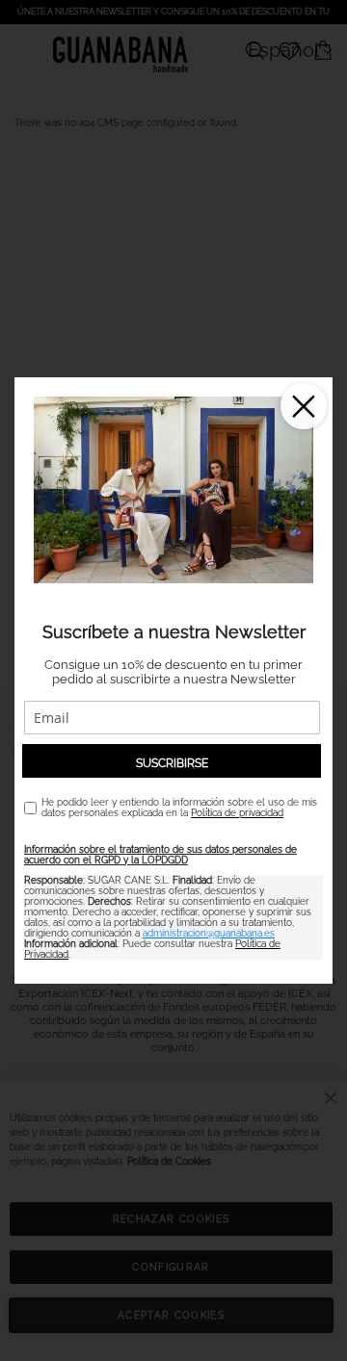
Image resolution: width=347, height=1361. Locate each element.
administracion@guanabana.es (209, 933)
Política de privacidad (237, 813)
